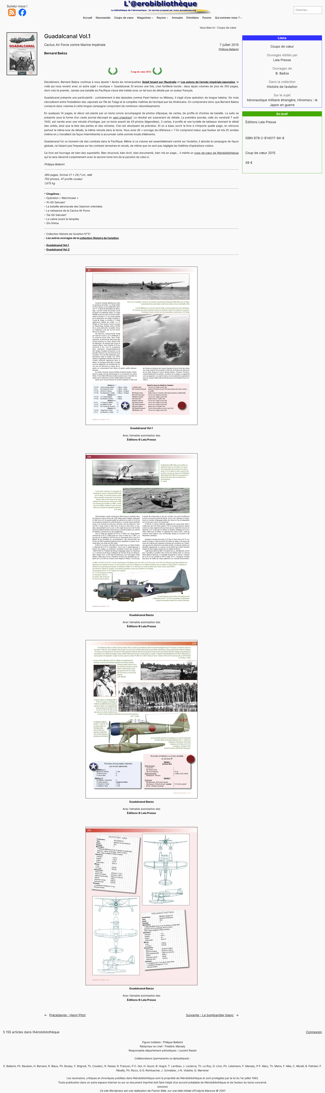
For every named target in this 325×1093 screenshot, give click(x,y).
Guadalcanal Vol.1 (57, 245)
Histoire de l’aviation (282, 87)
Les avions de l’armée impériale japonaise (208, 81)
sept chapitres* (122, 117)
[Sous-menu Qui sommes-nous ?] (241, 18)
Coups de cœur (226, 27)
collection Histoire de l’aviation (99, 238)
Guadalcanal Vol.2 (58, 249)
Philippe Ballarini (229, 49)
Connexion (314, 1032)
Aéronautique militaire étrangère (271, 100)
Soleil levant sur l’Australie (159, 81)
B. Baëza (282, 73)
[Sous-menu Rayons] (167, 18)
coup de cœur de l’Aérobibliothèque (216, 152)
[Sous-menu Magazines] (152, 18)
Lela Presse (282, 60)
